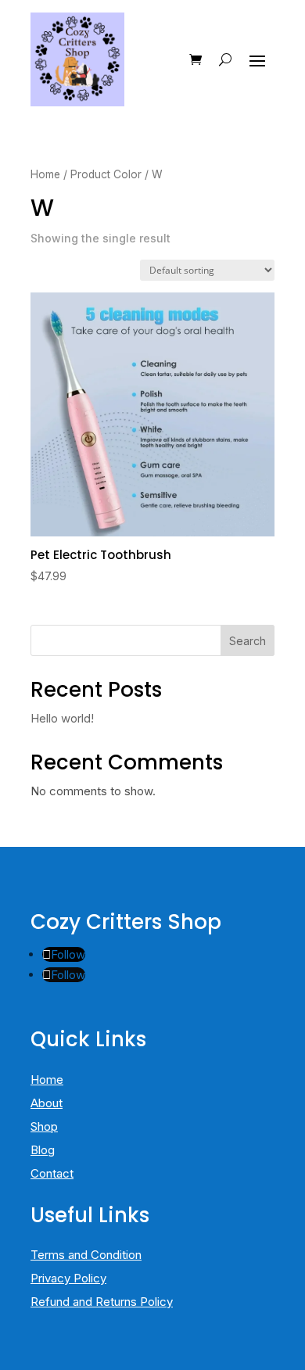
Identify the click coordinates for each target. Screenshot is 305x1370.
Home (45, 174)
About (46, 1103)
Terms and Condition (86, 1254)
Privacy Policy (68, 1278)
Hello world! (62, 718)
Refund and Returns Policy (101, 1301)
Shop (44, 1126)
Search (247, 640)
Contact (52, 1173)
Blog (42, 1149)
